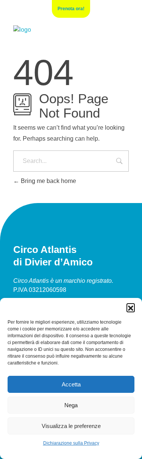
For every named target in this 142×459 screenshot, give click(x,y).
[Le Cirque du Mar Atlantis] (22, 29)
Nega (71, 405)
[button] (130, 307)
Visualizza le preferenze (71, 426)
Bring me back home (47, 181)
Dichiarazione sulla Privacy (71, 443)
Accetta (71, 384)
